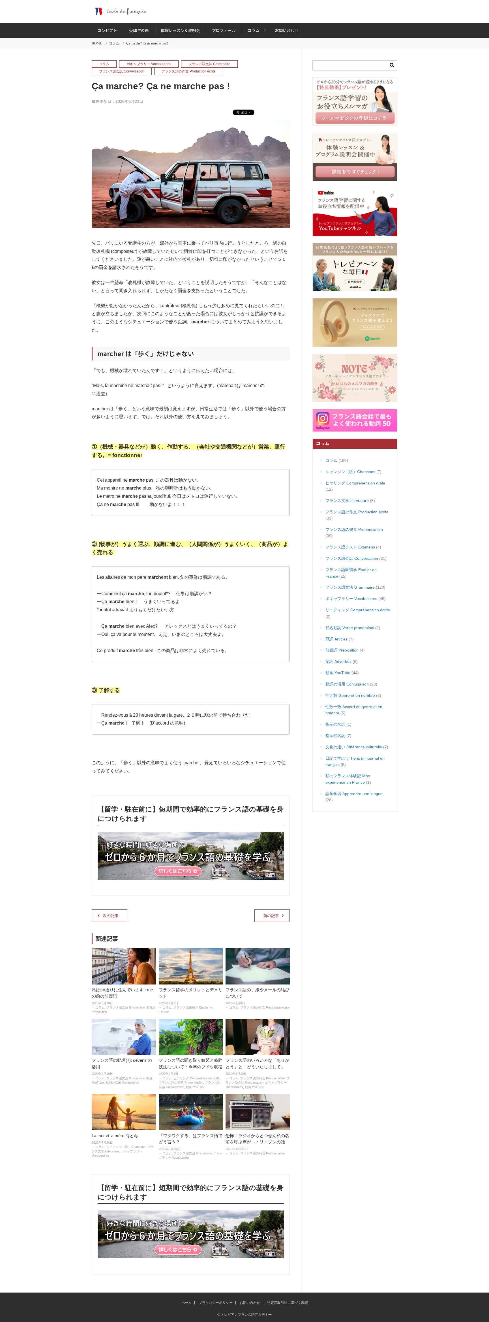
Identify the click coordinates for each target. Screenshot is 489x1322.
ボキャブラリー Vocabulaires (148, 64)
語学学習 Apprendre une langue (354, 793)
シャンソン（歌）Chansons (125, 1146)
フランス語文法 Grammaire (209, 64)
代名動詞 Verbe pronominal (349, 627)
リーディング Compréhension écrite (357, 610)
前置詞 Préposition (342, 650)
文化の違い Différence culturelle (353, 747)
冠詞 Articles (336, 639)
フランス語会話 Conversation (121, 71)
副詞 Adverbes (338, 661)
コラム (114, 43)
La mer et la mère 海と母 (115, 1135)
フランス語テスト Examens (350, 547)
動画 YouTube (195, 1087)
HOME (97, 43)
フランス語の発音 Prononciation (181, 1082)
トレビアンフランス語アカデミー (244, 11)
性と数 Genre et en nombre (350, 695)
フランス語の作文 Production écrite (189, 71)
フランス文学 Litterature (347, 500)
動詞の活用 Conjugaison (122, 1082)
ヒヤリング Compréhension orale (196, 1078)
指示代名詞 (335, 724)
